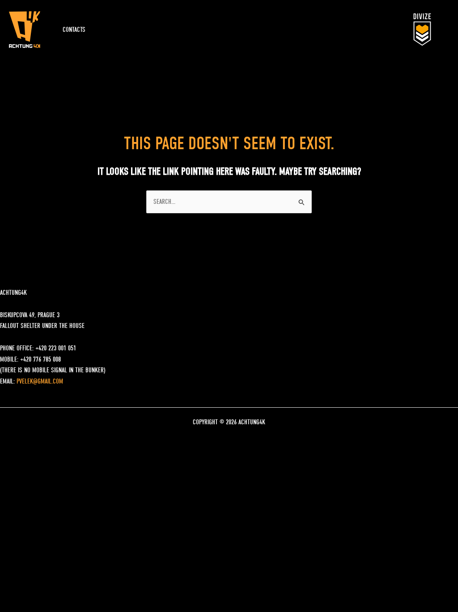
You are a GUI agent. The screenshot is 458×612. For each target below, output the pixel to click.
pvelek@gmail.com (40, 381)
